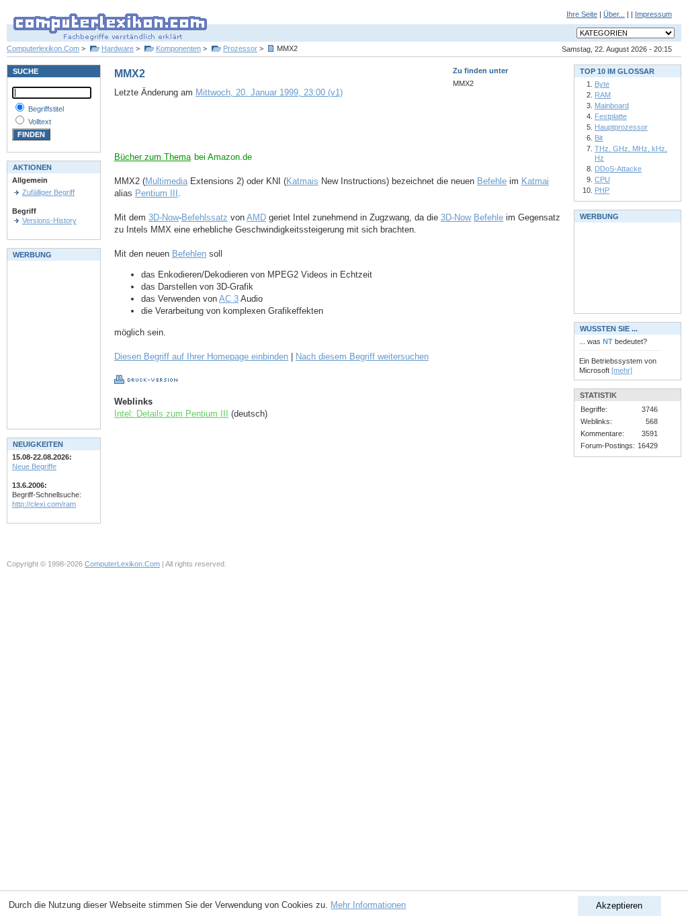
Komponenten (178, 48)
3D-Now (163, 217)
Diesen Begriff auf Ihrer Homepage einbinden (201, 356)
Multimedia (166, 181)
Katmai (535, 181)
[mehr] (621, 370)
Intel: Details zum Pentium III (171, 414)
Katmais (302, 181)
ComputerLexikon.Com (122, 564)
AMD (256, 217)
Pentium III (156, 193)
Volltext (39, 122)
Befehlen (189, 254)
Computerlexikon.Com (43, 48)
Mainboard (612, 105)
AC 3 (229, 299)
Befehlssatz (204, 217)
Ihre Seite (581, 14)
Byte (602, 84)
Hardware (117, 48)
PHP (602, 190)
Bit (599, 138)
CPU (602, 179)
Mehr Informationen (368, 905)
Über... (614, 14)
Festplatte (611, 116)
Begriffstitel (46, 109)
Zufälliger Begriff (48, 192)
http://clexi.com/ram (44, 504)
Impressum (653, 14)
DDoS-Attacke (618, 169)
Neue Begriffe (34, 466)
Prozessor (240, 48)
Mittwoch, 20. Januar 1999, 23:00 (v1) (269, 92)
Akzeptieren (619, 906)
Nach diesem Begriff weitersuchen (362, 356)
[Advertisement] (271, 131)
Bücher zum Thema (152, 157)
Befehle (492, 181)
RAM (603, 95)
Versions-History (49, 220)
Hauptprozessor (621, 127)
